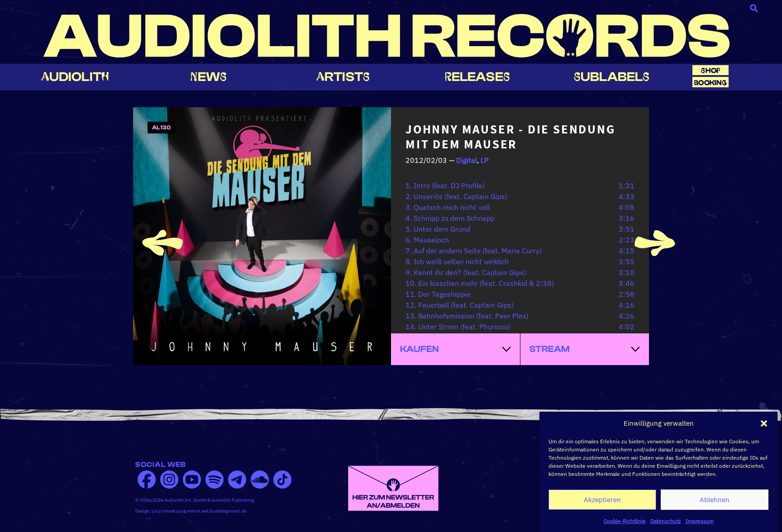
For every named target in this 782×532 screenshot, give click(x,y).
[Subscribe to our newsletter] (393, 487)
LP (485, 160)
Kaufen (419, 349)
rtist (343, 76)
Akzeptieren (602, 499)
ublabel (611, 76)
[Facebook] (147, 479)
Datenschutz (665, 520)
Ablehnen (715, 499)
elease (477, 76)
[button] (763, 423)
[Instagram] (169, 479)
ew (209, 76)
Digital (466, 160)
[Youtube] (192, 479)
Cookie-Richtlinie (625, 520)
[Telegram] (237, 479)
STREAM (549, 349)
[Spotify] (214, 479)
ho (710, 70)
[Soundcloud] (260, 479)
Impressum (700, 520)
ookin (710, 82)
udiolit (75, 76)
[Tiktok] (282, 479)
